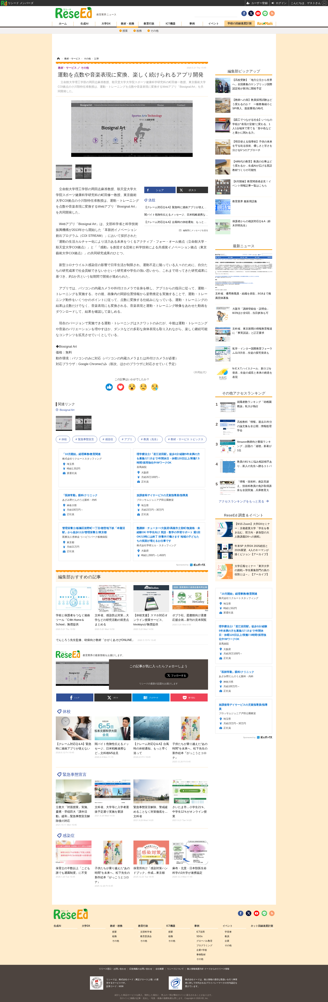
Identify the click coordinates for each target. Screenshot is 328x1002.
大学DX (106, 23)
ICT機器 (170, 23)
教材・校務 (127, 23)
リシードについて (175, 969)
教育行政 (149, 23)
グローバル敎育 (204, 941)
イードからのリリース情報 (216, 969)
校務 (139, 30)
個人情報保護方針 (195, 969)
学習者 (228, 931)
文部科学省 (146, 931)
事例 (192, 23)
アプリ (128, 439)
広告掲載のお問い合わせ (140, 969)
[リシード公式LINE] (264, 913)
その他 (154, 30)
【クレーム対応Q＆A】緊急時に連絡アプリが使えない (176, 207)
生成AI (84, 23)
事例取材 (201, 954)
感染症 (109, 439)
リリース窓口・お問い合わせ (112, 969)
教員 (227, 936)
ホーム (63, 23)
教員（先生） (151, 439)
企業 (227, 941)
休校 (151, 200)
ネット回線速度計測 (262, 926)
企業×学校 (201, 950)
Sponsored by (182, 565)
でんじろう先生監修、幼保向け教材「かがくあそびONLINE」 (106, 640)
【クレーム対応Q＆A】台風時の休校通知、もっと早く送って (180, 222)
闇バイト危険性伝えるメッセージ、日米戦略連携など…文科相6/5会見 (186, 214)
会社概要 (159, 969)
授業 (125, 30)
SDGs (199, 936)
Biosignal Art (67, 409)
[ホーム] (58, 58)
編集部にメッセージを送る (195, 230)
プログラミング (204, 945)
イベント (213, 23)
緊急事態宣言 (86, 439)
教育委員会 (146, 936)
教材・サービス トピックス (187, 439)
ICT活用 (200, 931)
